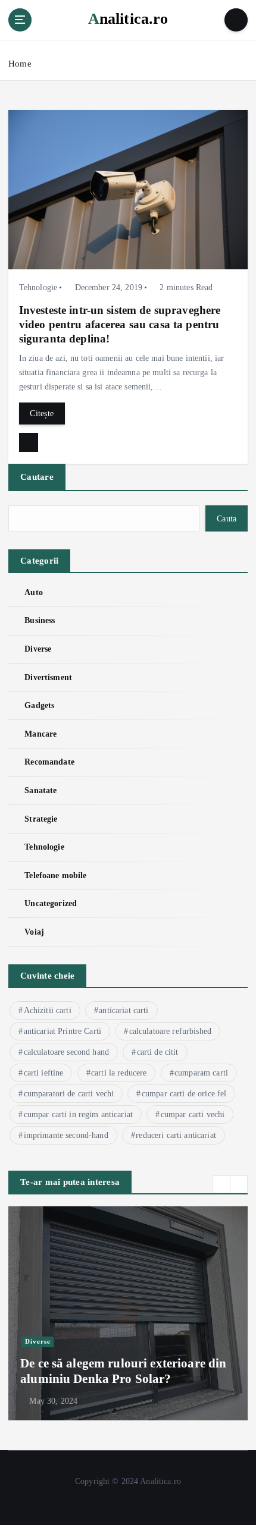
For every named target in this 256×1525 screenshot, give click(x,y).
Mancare (40, 733)
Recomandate (49, 761)
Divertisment (48, 677)
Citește (42, 413)
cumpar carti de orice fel (184, 1093)
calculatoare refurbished (170, 1031)
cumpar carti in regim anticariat (78, 1114)
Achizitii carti (47, 1010)
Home (20, 63)
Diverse (37, 648)
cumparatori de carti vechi (69, 1093)
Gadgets (39, 705)
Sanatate (40, 790)
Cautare (37, 477)
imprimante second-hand (66, 1135)
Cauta (226, 518)
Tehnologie (38, 287)
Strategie (40, 818)
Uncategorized (50, 903)
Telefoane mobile (55, 875)
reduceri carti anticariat (176, 1135)
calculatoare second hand (66, 1052)
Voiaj (34, 931)
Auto (33, 592)
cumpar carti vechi (193, 1114)
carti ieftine (44, 1072)
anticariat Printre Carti (62, 1031)
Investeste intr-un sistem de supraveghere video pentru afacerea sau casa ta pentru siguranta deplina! (120, 324)
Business (39, 620)
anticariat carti (123, 1010)
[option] (128, 1313)
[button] (221, 1184)
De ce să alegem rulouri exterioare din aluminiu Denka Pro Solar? (123, 1371)
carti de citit (158, 1052)
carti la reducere (118, 1072)
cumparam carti (201, 1072)
